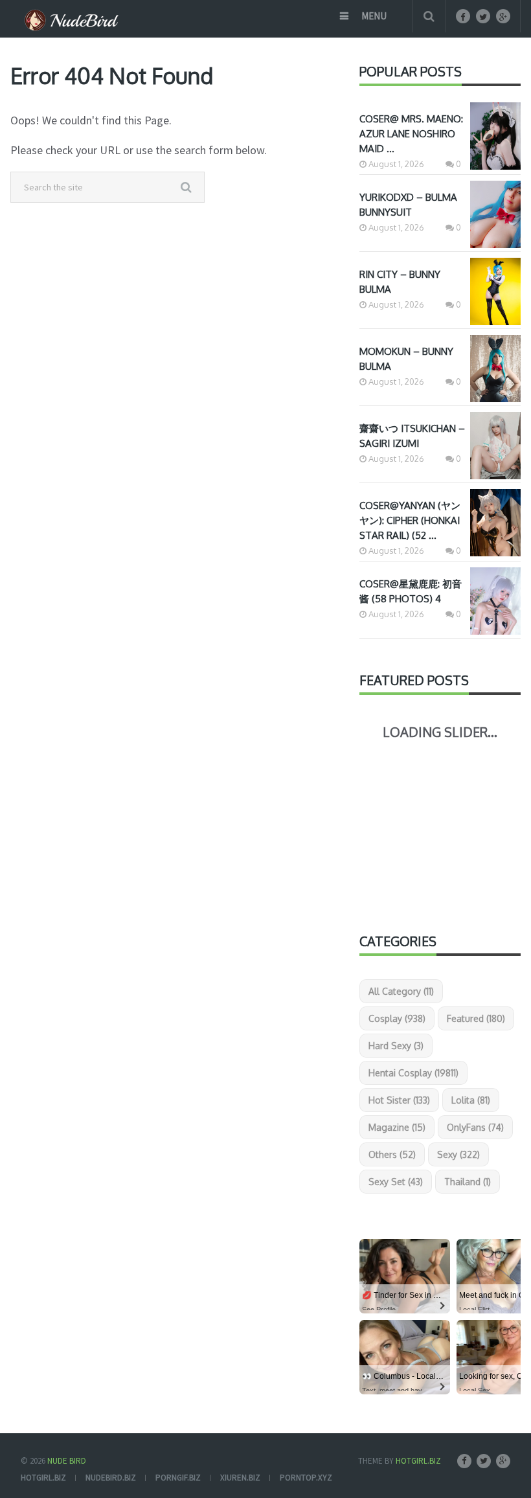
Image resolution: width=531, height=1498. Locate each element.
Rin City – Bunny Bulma (399, 281)
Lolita (470, 1100)
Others (392, 1154)
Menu (374, 16)
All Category (401, 991)
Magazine (396, 1127)
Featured (476, 1018)
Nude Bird (66, 1460)
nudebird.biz (110, 1477)
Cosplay (396, 1018)
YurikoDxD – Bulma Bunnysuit (408, 204)
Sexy (458, 1154)
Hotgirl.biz (418, 1460)
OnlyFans (475, 1127)
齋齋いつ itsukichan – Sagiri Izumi (412, 435)
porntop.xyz (306, 1477)
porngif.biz (178, 1477)
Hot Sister (399, 1100)
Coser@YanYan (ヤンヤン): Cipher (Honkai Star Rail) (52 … (409, 520)
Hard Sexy (396, 1045)
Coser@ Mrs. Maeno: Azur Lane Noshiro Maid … (411, 134)
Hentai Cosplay (413, 1072)
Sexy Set (395, 1181)
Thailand (467, 1181)
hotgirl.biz (43, 1477)
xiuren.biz (240, 1477)
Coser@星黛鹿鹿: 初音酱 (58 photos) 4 (410, 591)
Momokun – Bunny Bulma (406, 358)
